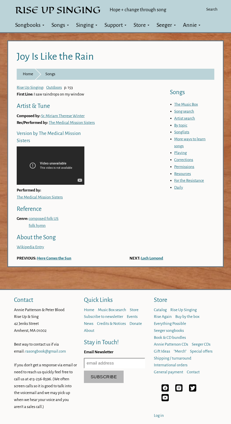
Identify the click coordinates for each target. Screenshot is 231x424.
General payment (168, 372)
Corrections (183, 160)
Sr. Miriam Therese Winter (63, 116)
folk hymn (37, 225)
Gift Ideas (162, 351)
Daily (178, 187)
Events (132, 317)
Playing (180, 153)
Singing (85, 25)
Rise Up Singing (30, 87)
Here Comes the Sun (54, 258)
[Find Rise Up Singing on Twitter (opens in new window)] (192, 390)
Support (113, 25)
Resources (182, 174)
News (88, 323)
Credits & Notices (111, 323)
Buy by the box (187, 317)
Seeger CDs (201, 344)
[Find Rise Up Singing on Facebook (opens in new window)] (165, 390)
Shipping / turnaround (172, 358)
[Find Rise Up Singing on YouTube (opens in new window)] (165, 400)
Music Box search (112, 310)
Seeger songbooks (169, 330)
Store (140, 25)
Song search (184, 111)
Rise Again (163, 317)
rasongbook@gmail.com (45, 351)
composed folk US (43, 219)
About (89, 330)
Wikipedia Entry (30, 247)
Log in (159, 415)
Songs (58, 25)
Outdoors (54, 87)
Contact (23, 300)
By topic (180, 125)
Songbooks (28, 25)
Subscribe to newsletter (103, 317)
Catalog (160, 310)
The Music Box (186, 104)
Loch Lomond (152, 258)
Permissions (184, 167)
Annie (190, 25)
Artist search (184, 118)
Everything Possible (170, 323)
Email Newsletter (98, 352)
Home (28, 74)
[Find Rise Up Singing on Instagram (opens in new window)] (179, 390)
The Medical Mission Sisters (72, 123)
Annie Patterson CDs (171, 344)
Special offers (201, 351)
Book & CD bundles (170, 337)
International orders (170, 365)
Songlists (181, 132)
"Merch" (180, 351)
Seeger (164, 25)
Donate (135, 323)
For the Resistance (189, 180)
